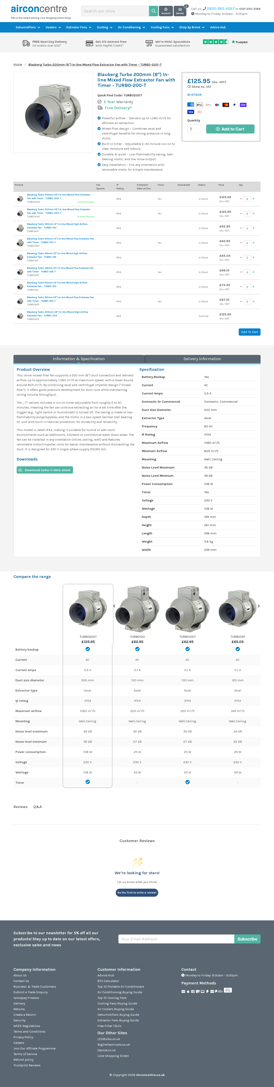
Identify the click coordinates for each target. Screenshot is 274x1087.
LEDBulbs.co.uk (108, 1039)
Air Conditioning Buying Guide (119, 992)
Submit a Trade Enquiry (30, 992)
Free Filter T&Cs (109, 1026)
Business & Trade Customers (34, 986)
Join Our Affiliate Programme (34, 1048)
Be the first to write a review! (137, 892)
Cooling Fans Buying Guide (117, 1003)
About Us (20, 975)
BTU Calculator (108, 981)
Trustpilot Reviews (27, 1065)
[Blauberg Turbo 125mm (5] (20, 258)
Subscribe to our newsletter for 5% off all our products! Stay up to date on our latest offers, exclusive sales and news (56, 939)
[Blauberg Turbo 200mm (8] (20, 199)
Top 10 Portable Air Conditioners (120, 986)
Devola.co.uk (106, 1050)
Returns (19, 1009)
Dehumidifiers (26, 27)
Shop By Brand (189, 27)
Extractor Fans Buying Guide (118, 1020)
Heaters (51, 27)
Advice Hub (218, 27)
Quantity (193, 120)
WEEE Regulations (26, 1026)
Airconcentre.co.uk (150, 1075)
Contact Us (21, 981)
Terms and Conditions (29, 1031)
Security (19, 1020)
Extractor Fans (76, 27)
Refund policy (23, 1060)
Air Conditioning (129, 27)
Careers (18, 1043)
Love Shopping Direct (113, 1056)
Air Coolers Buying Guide (115, 1009)
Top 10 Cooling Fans (112, 998)
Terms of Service (25, 1054)
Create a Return (24, 1015)
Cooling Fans (160, 27)
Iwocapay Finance (26, 998)
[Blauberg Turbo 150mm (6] (20, 287)
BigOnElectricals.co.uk (113, 1044)
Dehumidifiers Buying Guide (118, 1015)
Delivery (19, 1003)
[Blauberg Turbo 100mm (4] (20, 228)
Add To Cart (249, 332)
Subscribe (247, 939)
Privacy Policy (23, 1037)
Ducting (102, 27)
